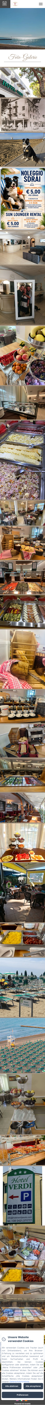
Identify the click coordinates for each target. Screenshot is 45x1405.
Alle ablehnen (11, 1386)
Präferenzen (22, 1395)
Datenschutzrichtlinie (19, 1381)
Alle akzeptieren (33, 1386)
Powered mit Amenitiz (22, 1404)
